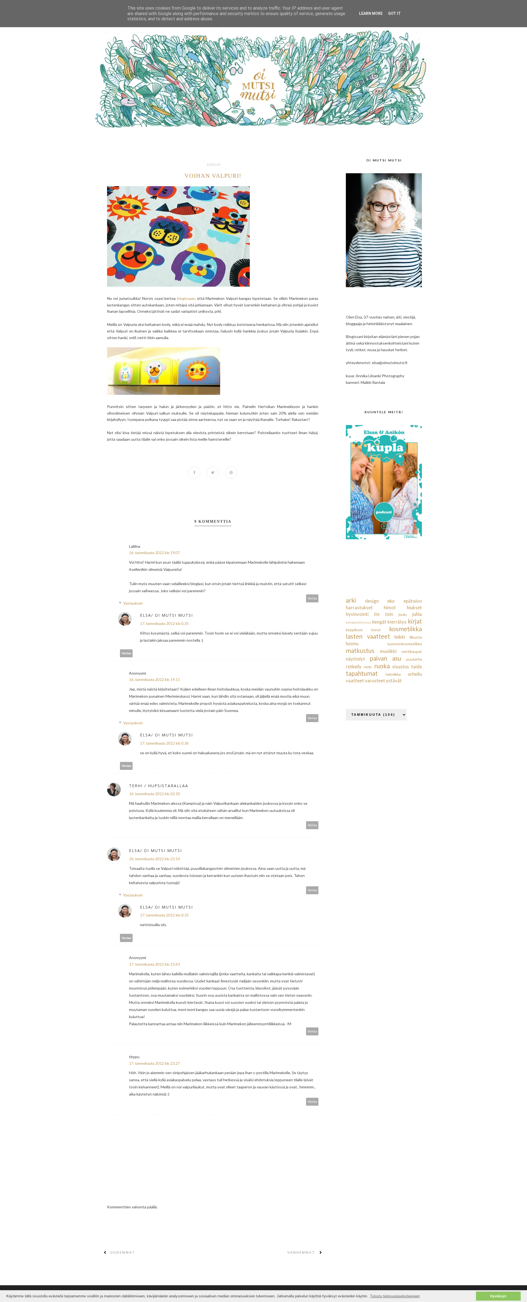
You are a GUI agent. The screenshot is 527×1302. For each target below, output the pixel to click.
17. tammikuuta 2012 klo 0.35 (164, 623)
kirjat (415, 621)
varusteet (375, 680)
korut (376, 629)
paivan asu (385, 658)
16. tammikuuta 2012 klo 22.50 (154, 793)
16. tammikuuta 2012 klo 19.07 (154, 552)
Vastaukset (133, 603)
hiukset (414, 607)
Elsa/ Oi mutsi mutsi (166, 615)
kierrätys (397, 622)
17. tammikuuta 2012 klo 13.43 (154, 964)
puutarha (414, 659)
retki (368, 666)
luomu (352, 643)
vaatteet (355, 680)
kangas (214, 165)
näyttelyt (355, 659)
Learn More (371, 13)
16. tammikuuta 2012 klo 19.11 (154, 679)
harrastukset (359, 607)
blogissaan (186, 298)
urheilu (415, 674)
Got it (394, 13)
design (372, 601)
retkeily (353, 666)
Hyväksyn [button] (498, 1296)
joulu (403, 614)
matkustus (360, 650)
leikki (399, 637)
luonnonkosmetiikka (405, 643)
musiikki (388, 651)
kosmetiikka (405, 629)
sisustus (400, 666)
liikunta (416, 637)
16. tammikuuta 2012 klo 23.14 (154, 858)
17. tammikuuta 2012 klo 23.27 (154, 1063)
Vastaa (312, 598)
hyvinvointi (357, 614)
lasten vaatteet (368, 636)
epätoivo (412, 601)
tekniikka (393, 674)
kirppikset (354, 629)
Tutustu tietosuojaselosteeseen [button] (395, 1296)
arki (351, 600)
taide (416, 666)
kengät (379, 622)
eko (391, 601)
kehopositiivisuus (358, 622)
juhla (417, 614)
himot (390, 607)
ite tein (383, 614)
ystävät (394, 680)
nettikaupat (412, 651)
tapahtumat (362, 673)
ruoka (382, 666)
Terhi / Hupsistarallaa (158, 785)
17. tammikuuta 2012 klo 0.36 (164, 743)
